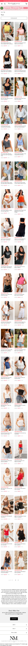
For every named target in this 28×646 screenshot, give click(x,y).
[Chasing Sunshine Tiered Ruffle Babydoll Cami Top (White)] (7, 338)
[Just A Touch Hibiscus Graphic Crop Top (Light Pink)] (7, 198)
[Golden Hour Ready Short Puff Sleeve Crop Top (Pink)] (21, 31)
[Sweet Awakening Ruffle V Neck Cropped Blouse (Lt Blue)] (21, 142)
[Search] (5, 4)
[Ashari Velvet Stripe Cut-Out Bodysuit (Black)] (21, 255)
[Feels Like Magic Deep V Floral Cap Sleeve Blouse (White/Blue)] (7, 171)
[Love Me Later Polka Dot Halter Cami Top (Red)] (7, 532)
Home (2, 12)
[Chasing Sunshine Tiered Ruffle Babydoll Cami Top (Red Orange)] (21, 198)
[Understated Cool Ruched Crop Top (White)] (21, 421)
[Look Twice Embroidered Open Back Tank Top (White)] (21, 338)
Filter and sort (14, 18)
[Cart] (26, 4)
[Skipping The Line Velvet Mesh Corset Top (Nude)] (7, 282)
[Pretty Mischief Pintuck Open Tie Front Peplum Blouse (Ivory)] (21, 171)
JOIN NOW (14, 618)
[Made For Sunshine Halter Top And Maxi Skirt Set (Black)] (21, 227)
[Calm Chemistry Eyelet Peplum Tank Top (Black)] (21, 532)
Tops (4, 12)
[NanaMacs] (14, 4)
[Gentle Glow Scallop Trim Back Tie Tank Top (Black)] (7, 560)
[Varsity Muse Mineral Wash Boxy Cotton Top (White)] (7, 227)
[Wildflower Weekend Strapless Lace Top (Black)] (21, 393)
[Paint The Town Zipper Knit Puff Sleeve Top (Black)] (7, 86)
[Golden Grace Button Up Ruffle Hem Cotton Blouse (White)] (21, 114)
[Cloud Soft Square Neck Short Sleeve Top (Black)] (7, 449)
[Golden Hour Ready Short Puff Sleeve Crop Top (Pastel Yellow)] (21, 59)
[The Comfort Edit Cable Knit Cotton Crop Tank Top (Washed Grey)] (7, 142)
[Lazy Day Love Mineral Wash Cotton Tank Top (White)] (7, 310)
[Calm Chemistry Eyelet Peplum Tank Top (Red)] (21, 476)
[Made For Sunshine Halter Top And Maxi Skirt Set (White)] (21, 310)
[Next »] (18, 580)
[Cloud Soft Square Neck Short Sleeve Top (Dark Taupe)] (7, 421)
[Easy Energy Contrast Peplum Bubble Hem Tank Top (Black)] (7, 59)
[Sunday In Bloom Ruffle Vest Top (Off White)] (21, 366)
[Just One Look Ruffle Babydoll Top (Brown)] (7, 504)
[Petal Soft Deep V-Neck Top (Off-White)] (7, 393)
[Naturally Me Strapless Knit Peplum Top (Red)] (21, 449)
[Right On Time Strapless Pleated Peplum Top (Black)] (21, 504)
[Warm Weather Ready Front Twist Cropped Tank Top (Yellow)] (7, 31)
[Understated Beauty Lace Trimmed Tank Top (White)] (7, 114)
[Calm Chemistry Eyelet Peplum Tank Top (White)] (21, 560)
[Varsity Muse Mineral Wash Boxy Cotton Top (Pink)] (21, 282)
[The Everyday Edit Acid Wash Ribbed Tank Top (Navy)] (7, 366)
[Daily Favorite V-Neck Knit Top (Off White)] (7, 476)
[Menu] (2, 3)
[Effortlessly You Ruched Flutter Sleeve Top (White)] (21, 86)
